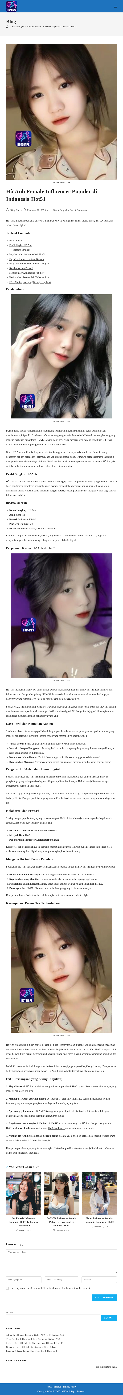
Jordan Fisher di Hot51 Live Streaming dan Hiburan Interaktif (34, 1343)
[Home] (7, 26)
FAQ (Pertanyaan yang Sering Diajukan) (30, 282)
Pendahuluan (15, 240)
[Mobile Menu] (115, 6)
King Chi (15, 210)
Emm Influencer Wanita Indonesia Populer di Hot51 (99, 1220)
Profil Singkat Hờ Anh (20, 245)
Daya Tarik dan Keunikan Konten (26, 259)
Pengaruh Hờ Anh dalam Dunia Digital (29, 263)
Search (9, 1312)
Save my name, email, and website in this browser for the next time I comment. (50, 1288)
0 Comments (81, 210)
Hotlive (57, 1387)
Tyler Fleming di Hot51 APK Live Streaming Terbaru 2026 (33, 1339)
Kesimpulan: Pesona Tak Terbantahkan (29, 277)
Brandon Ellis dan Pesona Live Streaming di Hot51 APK (32, 1351)
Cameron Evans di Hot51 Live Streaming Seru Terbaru (31, 1347)
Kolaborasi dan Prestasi (21, 268)
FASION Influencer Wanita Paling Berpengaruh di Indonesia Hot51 (62, 1222)
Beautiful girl (60, 210)
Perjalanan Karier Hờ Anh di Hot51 (27, 254)
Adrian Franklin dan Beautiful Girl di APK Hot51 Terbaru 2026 (35, 1335)
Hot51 (40, 440)
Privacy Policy (69, 1387)
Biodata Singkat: (21, 249)
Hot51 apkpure (56, 1128)
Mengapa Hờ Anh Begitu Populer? (27, 272)
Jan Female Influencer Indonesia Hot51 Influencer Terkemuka (23, 1222)
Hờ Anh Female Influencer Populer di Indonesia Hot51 (52, 26)
